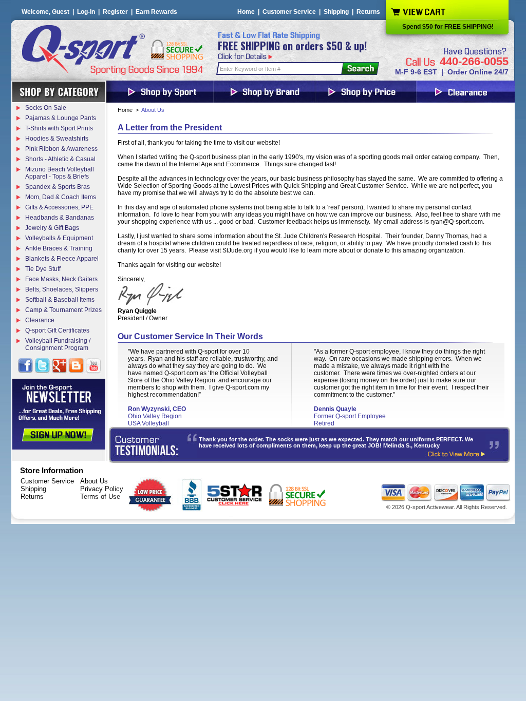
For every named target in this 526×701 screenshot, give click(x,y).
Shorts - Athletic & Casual (60, 159)
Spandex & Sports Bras (57, 186)
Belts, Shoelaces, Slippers (61, 289)
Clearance (39, 320)
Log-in (86, 11)
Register (115, 11)
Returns (368, 11)
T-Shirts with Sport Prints (59, 128)
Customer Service (289, 11)
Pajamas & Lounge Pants (60, 118)
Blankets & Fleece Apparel (62, 258)
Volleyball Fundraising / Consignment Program (57, 344)
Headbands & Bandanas (59, 217)
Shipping (336, 11)
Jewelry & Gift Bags (52, 227)
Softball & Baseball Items (60, 299)
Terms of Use (100, 496)
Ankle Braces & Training (58, 248)
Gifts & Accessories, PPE (59, 207)
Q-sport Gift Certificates (57, 330)
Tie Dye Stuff (43, 268)
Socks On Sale (45, 107)
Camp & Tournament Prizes (63, 310)
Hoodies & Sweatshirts (56, 138)
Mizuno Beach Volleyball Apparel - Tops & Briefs (59, 173)
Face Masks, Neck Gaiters (61, 279)
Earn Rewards (156, 11)
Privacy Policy (101, 489)
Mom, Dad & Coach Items (60, 197)
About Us (94, 481)
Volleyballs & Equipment (59, 238)
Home (246, 11)
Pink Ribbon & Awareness (61, 148)
